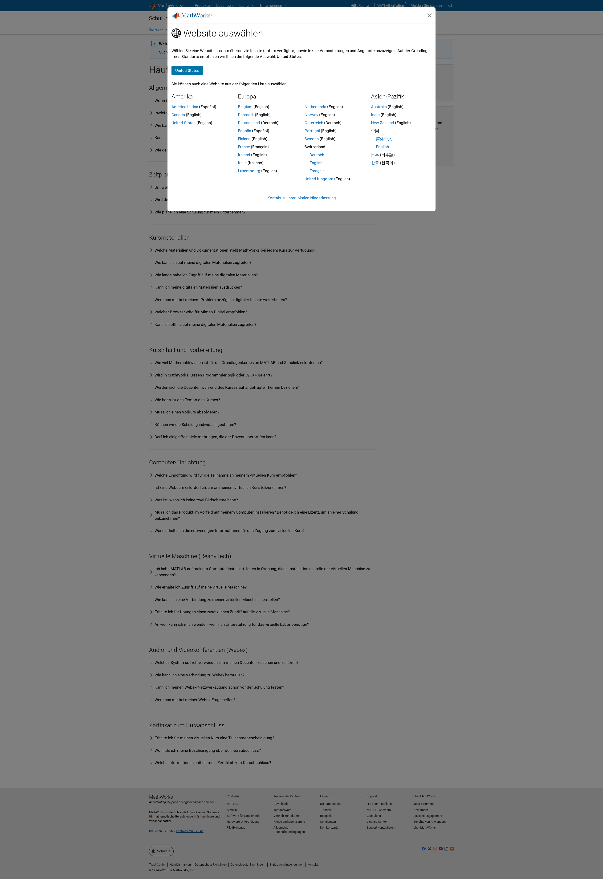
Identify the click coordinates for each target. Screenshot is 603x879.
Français (317, 170)
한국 (375, 162)
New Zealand (382, 122)
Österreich (314, 122)
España (244, 130)
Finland (244, 138)
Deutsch (317, 154)
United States (183, 122)
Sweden (312, 138)
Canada (178, 114)
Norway (311, 114)
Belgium (245, 106)
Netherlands (315, 106)
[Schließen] (430, 15)
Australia (379, 106)
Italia (242, 162)
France (244, 146)
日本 (375, 154)
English (316, 162)
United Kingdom (319, 178)
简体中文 (384, 138)
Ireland (244, 154)
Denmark (246, 114)
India (375, 114)
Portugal (312, 130)
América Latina (184, 106)
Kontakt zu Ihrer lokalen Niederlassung (301, 198)
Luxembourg (249, 170)
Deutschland (249, 122)
